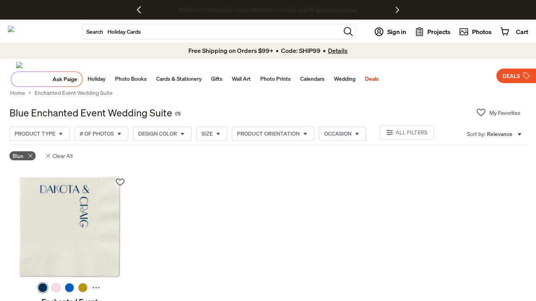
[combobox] (211, 31)
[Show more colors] (96, 287)
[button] (348, 31)
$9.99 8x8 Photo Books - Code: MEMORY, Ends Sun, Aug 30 (246, 9)
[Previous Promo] (142, 9)
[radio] (42, 287)
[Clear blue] (30, 155)
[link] (69, 227)
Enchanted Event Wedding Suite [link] (74, 93)
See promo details (336, 9)
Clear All (63, 156)
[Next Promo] (397, 10)
